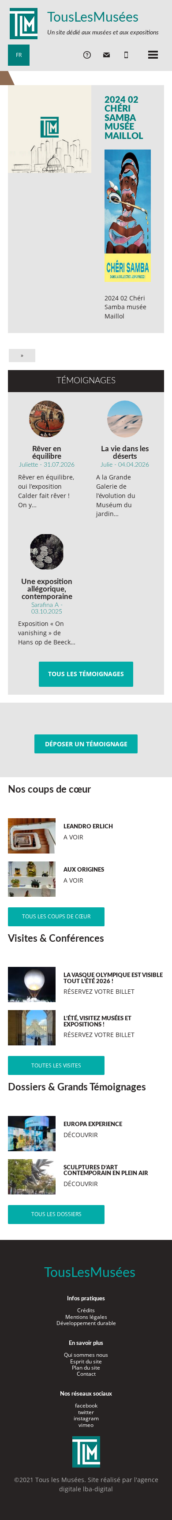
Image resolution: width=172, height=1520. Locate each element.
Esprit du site (86, 1361)
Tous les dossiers (56, 1214)
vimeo (86, 1425)
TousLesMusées (92, 17)
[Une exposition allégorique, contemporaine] (46, 551)
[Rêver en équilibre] (46, 419)
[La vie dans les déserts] (124, 419)
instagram (86, 1418)
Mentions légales (86, 1317)
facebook (86, 1405)
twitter (86, 1412)
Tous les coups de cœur (56, 916)
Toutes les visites (56, 1065)
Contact (86, 1374)
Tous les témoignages (86, 674)
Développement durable (86, 1323)
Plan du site (86, 1367)
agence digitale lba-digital (108, 1484)
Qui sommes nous (86, 1355)
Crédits (86, 1310)
